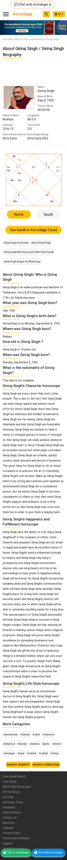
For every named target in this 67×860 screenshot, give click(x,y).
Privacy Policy (12, 833)
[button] (5, 27)
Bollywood (9, 743)
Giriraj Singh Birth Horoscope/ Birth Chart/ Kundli (29, 252)
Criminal (56, 743)
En (60, 14)
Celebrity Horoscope (24, 39)
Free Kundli (10, 781)
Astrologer (9, 753)
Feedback (9, 807)
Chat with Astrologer (31, 4)
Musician (22, 743)
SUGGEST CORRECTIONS (46, 764)
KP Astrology (11, 792)
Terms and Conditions (16, 838)
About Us (8, 823)
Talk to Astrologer (18, 852)
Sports (45, 743)
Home (6, 39)
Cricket (36, 734)
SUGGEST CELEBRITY (18, 764)
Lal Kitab (8, 797)
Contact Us (10, 817)
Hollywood (48, 734)
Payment (8, 828)
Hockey (54, 753)
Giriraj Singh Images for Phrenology (22, 261)
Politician (25, 734)
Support (8, 843)
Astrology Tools (13, 802)
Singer (21, 753)
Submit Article (12, 812)
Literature (34, 743)
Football (43, 753)
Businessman (11, 734)
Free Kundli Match (14, 776)
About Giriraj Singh (41, 242)
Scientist (31, 753)
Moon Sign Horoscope (17, 786)
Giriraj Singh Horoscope (16, 242)
